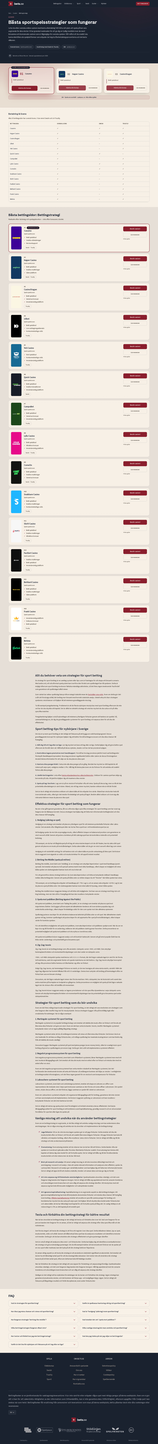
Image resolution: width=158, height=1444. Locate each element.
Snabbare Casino (32, 494)
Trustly (49, 1374)
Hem (9, 13)
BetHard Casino (31, 582)
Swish (87, 3)
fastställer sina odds (95, 694)
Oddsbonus (68, 3)
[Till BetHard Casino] (16, 589)
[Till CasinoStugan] (109, 74)
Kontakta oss (79, 1383)
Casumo (28, 74)
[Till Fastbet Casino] (16, 560)
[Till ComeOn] (16, 472)
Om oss (79, 1370)
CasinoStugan (126, 74)
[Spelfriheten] (115, 1430)
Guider (94, 3)
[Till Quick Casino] (16, 384)
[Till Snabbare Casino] (16, 502)
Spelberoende (109, 1379)
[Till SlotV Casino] (16, 531)
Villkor (109, 1370)
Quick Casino (30, 377)
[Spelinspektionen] (27, 1430)
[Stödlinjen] (93, 1430)
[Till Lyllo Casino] (16, 443)
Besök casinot (135, 229)
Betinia (27, 640)
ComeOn (28, 465)
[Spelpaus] (44, 1430)
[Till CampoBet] (16, 414)
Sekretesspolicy (109, 1365)
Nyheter (103, 3)
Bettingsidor (57, 3)
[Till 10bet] (16, 326)
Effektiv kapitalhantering (60, 1198)
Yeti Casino (29, 348)
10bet (26, 318)
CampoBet (29, 406)
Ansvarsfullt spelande (79, 1365)
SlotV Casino (30, 523)
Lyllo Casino (29, 436)
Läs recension (44, 88)
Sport (78, 3)
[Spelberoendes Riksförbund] (69, 1430)
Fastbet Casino (31, 553)
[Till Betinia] (16, 648)
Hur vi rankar (79, 1374)
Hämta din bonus (24, 88)
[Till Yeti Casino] (16, 355)
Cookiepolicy (108, 1374)
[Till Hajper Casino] (62, 74)
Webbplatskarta (133, 1440)
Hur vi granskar (79, 1379)
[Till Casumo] (15, 74)
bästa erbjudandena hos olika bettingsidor (77, 775)
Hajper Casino (78, 74)
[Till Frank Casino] (16, 619)
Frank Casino (30, 611)
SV (11, 1412)
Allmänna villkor (111, 1440)
